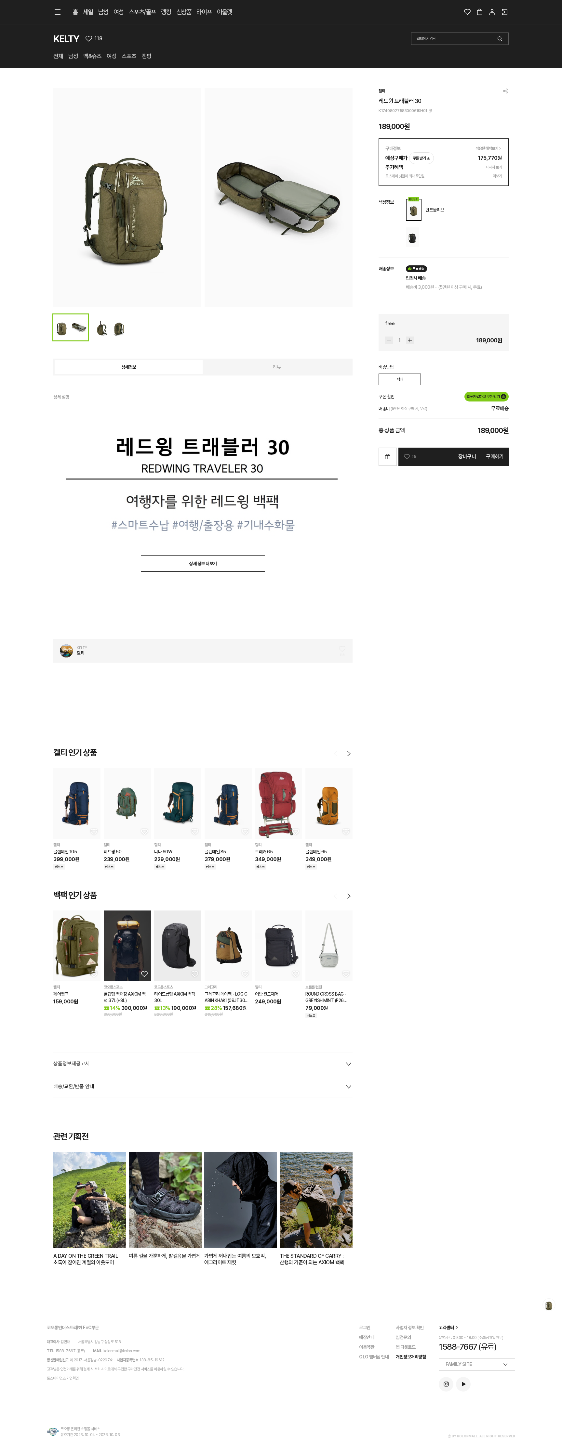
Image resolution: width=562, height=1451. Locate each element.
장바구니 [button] (467, 456)
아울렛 (224, 12)
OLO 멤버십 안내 (374, 1356)
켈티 (382, 91)
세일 (88, 12)
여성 (119, 12)
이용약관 (366, 1347)
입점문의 (403, 1337)
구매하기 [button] (494, 456)
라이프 (204, 12)
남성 (103, 12)
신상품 (184, 12)
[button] (93, 831)
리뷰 (276, 367)
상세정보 (128, 367)
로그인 (364, 1327)
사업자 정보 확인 (410, 1327)
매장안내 (366, 1337)
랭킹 (166, 12)
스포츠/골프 (142, 12)
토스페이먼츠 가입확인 (63, 1378)
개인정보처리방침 (411, 1356)
